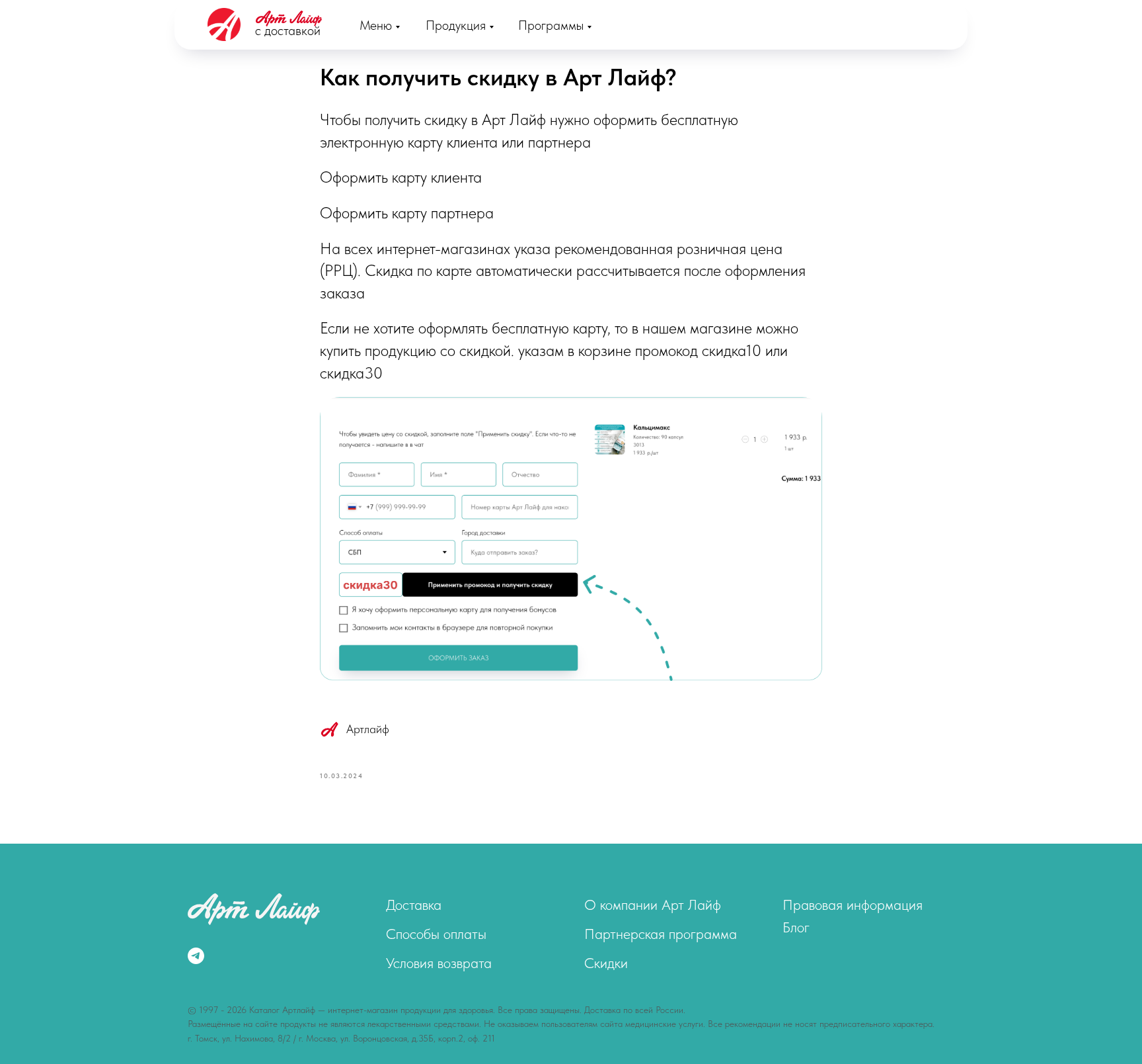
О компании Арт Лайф (652, 904)
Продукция (456, 25)
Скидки (606, 962)
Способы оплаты (436, 933)
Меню (376, 25)
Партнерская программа (660, 933)
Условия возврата (439, 962)
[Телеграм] (196, 956)
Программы (551, 25)
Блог (796, 927)
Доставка (413, 904)
